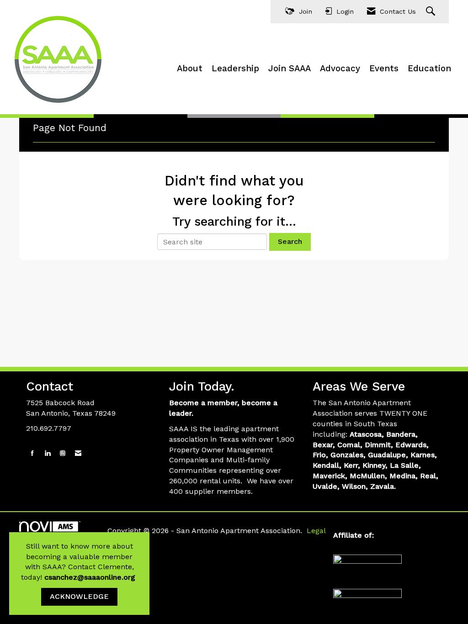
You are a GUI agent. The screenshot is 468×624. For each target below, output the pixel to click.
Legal (316, 530)
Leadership (235, 68)
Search (290, 241)
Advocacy (340, 68)
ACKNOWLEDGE (79, 596)
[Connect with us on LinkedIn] (47, 453)
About (189, 68)
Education (429, 68)
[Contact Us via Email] (78, 453)
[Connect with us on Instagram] (62, 453)
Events (384, 68)
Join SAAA (289, 68)
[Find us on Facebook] (32, 453)
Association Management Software (60, 536)
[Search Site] (431, 11)
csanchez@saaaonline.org (91, 577)
